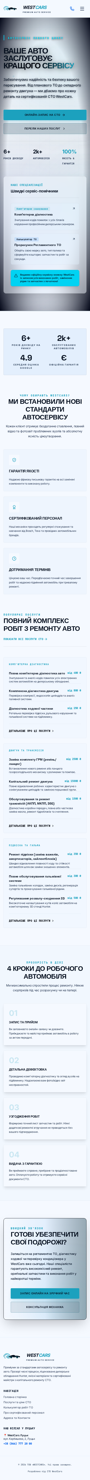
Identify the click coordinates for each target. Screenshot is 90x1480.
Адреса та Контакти (16, 1417)
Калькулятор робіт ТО (18, 1407)
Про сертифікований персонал (23, 1412)
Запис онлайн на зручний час (45, 1293)
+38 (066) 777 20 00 (17, 1443)
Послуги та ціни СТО (17, 1402)
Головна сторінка (15, 1397)
